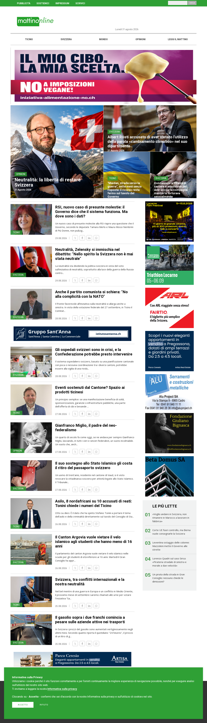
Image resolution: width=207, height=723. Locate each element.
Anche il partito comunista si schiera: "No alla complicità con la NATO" (91, 294)
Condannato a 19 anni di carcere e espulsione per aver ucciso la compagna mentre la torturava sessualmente (170, 189)
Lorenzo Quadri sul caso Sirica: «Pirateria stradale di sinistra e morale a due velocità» (169, 562)
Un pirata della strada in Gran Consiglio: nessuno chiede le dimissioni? (168, 578)
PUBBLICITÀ (23, 3)
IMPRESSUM (62, 3)
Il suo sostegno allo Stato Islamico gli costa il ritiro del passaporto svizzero (93, 465)
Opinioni (141, 39)
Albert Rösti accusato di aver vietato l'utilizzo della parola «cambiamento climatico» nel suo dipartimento (148, 141)
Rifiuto (44, 704)
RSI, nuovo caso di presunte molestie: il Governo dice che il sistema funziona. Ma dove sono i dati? (91, 211)
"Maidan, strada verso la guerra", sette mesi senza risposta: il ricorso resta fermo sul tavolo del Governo (125, 189)
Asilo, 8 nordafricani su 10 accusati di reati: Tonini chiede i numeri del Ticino (93, 503)
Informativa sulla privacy (62, 688)
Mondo (103, 39)
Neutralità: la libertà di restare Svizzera (48, 182)
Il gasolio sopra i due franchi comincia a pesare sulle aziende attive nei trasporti (90, 619)
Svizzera (66, 39)
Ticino (29, 39)
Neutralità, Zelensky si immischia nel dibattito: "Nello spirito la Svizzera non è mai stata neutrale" (94, 254)
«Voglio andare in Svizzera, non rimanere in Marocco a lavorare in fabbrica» (170, 517)
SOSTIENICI (43, 3)
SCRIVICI (80, 3)
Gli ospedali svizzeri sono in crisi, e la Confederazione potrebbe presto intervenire (93, 351)
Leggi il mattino (178, 39)
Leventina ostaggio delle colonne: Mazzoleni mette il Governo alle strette (170, 546)
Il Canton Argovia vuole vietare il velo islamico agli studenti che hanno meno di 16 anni (93, 541)
